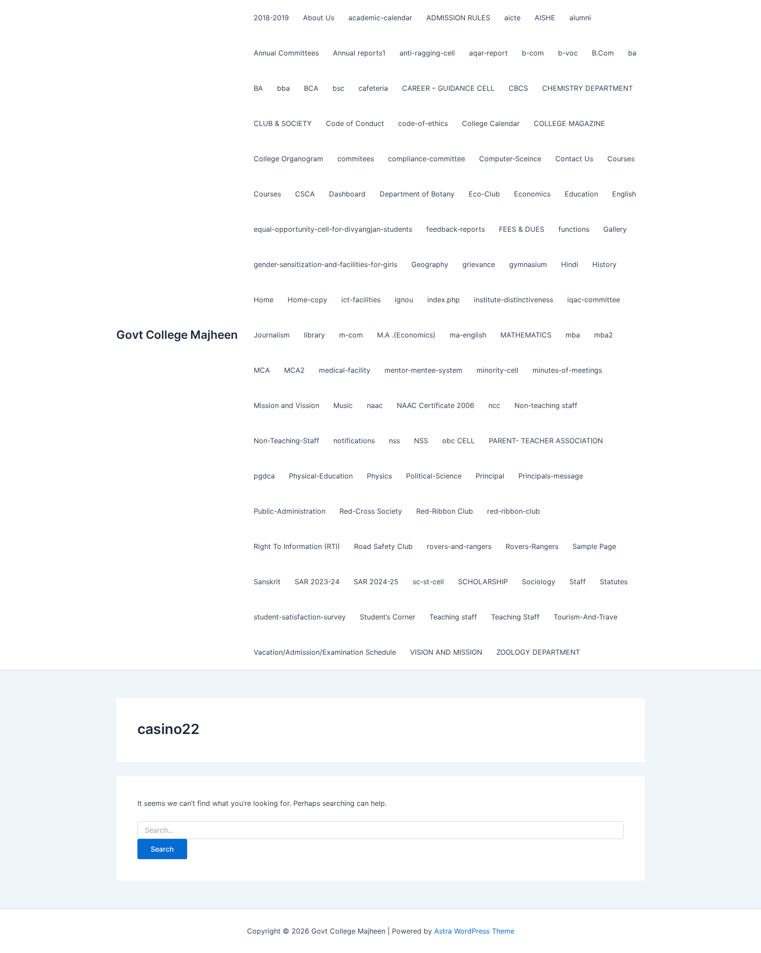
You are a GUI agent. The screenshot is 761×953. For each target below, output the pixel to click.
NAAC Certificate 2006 (435, 405)
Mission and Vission (286, 405)
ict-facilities (360, 299)
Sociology (538, 581)
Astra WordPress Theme (474, 931)
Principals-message (550, 475)
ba (632, 52)
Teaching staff (453, 616)
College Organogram (288, 158)
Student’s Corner (387, 616)
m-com (351, 334)
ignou (404, 299)
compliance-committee (426, 158)
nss (394, 440)
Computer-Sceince (510, 158)
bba (283, 88)
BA (258, 88)
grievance (478, 264)
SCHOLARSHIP (483, 581)
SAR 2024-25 (376, 581)
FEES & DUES (521, 229)
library (314, 334)
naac (375, 405)
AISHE (545, 17)
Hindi (569, 264)
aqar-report (488, 52)
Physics (379, 475)
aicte (512, 17)
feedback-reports (455, 229)
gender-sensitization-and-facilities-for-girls (325, 264)
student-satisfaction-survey (300, 616)
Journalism (272, 334)
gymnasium (528, 264)
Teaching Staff (515, 616)
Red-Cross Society (371, 511)
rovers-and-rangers (459, 546)
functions (573, 229)
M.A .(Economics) (406, 334)
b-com (533, 52)
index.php (443, 299)
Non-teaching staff (545, 405)
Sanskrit (267, 581)
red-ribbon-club (513, 511)
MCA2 (294, 370)
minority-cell (497, 370)
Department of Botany (417, 193)
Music (343, 405)
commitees (355, 158)
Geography (429, 264)
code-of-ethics (423, 123)
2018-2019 (271, 17)
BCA (311, 88)
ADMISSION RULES (458, 17)
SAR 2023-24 (317, 581)
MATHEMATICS (525, 334)
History (604, 264)
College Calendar (491, 123)
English (624, 193)
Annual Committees (286, 52)
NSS (421, 440)
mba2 (603, 334)
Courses (621, 158)
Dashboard (347, 193)
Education (581, 193)
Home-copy (307, 299)
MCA (262, 370)
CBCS (518, 88)
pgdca (264, 475)
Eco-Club (484, 193)
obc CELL (458, 440)
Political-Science (434, 475)
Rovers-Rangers (532, 546)
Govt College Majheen (177, 334)
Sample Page (594, 546)
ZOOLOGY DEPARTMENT (538, 652)
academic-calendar (380, 17)
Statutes (614, 581)
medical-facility (344, 370)
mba (572, 334)
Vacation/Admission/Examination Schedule (325, 652)
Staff (577, 581)
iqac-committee (593, 299)
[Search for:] (380, 830)
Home (263, 299)
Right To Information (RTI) (297, 546)
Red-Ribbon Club (444, 511)
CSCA (305, 193)
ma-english (468, 334)
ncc (494, 405)
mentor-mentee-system (423, 370)
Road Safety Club (383, 546)
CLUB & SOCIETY (283, 123)
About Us (318, 17)
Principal (490, 475)
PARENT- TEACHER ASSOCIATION (546, 440)
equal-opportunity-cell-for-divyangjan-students (333, 229)
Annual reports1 (359, 52)
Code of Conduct (355, 123)
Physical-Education (321, 475)
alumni (580, 17)
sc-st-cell (428, 581)
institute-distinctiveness (513, 299)
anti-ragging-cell (427, 52)
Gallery (615, 229)
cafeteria (373, 88)
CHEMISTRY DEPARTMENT (587, 88)
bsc (338, 88)
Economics (532, 193)
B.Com (603, 52)
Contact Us (574, 158)
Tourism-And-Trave (585, 616)
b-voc (568, 52)
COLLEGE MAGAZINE (569, 123)
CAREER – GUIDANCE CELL (448, 88)
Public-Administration (289, 511)
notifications (354, 440)
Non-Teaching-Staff (286, 440)
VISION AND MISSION (446, 652)
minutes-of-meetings (567, 370)
